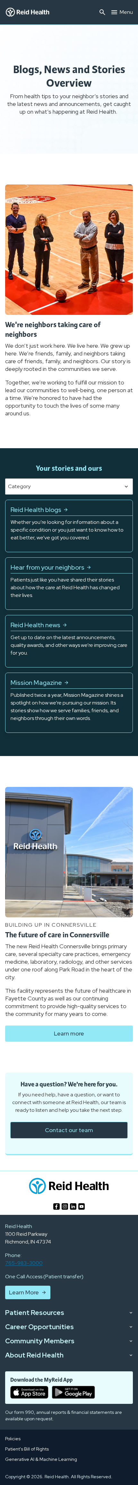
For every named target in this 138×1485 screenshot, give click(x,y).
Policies (13, 1438)
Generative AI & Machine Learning (41, 1459)
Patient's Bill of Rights (27, 1449)
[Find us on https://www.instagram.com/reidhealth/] (65, 1206)
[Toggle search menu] (102, 12)
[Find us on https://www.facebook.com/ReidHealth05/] (56, 1206)
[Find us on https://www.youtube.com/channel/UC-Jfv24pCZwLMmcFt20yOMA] (81, 1206)
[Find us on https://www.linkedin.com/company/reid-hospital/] (73, 1206)
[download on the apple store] (29, 1392)
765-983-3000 (24, 1263)
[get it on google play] (73, 1392)
